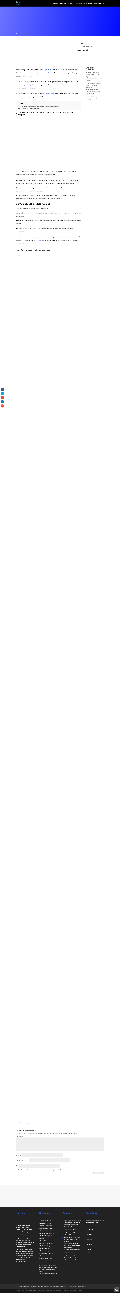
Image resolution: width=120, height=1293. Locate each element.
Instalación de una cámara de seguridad (33, 747)
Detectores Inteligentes (47, 1233)
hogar (39, 240)
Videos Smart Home (46, 1258)
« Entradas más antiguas (23, 1123)
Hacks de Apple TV (24, 458)
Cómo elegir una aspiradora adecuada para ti (35, 313)
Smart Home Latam (26, 315)
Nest (49, 73)
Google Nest (46, 70)
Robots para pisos (45, 1251)
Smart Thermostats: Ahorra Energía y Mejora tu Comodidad (93, 91)
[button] (116, 1289)
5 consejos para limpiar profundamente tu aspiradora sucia (40, 385)
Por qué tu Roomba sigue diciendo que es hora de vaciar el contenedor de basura (48, 1035)
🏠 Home (55, 3)
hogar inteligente (28, 85)
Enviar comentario (98, 1173)
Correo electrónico (22, 1160)
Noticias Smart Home (46, 1243)
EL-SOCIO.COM (31, 1291)
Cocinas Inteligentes (46, 1231)
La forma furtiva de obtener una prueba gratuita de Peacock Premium (43, 817)
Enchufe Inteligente (46, 1236)
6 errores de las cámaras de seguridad (32, 890)
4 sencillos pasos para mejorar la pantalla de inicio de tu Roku (40, 601)
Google (60, 70)
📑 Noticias (63, 3)
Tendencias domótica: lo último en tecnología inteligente (93, 85)
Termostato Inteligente (47, 1253)
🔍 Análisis (71, 3)
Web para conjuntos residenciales (41, 1286)
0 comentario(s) (82, 50)
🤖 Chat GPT (97, 3)
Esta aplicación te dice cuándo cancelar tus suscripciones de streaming (44, 674)
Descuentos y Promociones (77, 1286)
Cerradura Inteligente (46, 1228)
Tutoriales (79, 43)
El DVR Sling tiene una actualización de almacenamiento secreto (41, 531)
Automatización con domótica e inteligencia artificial (93, 98)
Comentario (20, 1136)
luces (36, 175)
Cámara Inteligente (46, 1226)
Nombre (19, 1155)
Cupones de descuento (60, 1286)
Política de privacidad (22, 1286)
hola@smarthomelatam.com (48, 1273)
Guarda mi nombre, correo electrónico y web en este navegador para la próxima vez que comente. (48, 1170)
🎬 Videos (79, 3)
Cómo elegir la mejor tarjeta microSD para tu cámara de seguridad (42, 1108)
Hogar (42, 1238)
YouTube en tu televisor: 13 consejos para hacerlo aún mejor (40, 962)
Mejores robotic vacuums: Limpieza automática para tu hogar (93, 79)
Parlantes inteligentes (46, 1246)
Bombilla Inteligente (46, 1223)
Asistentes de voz (45, 1221)
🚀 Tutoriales (88, 3)
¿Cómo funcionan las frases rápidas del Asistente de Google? (38, 106)
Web (17, 1166)
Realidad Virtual (45, 1248)
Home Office (44, 1241)
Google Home (49, 94)
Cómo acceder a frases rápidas (28, 108)
